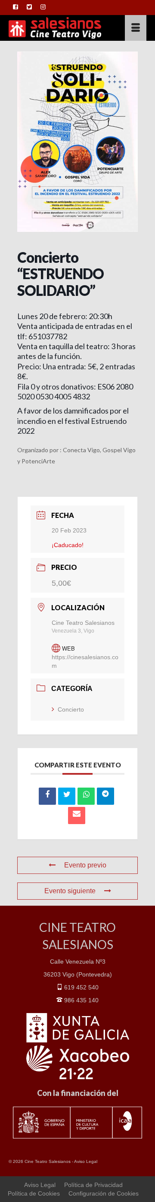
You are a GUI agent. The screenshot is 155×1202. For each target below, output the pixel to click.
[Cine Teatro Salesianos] (59, 28)
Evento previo (85, 865)
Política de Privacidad (93, 1184)
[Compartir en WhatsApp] (86, 796)
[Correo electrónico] (76, 815)
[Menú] (135, 28)
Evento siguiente (70, 891)
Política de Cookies (34, 1193)
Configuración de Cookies (103, 1193)
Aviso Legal (85, 1161)
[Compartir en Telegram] (105, 796)
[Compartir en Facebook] (47, 796)
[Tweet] (66, 796)
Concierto (71, 709)
